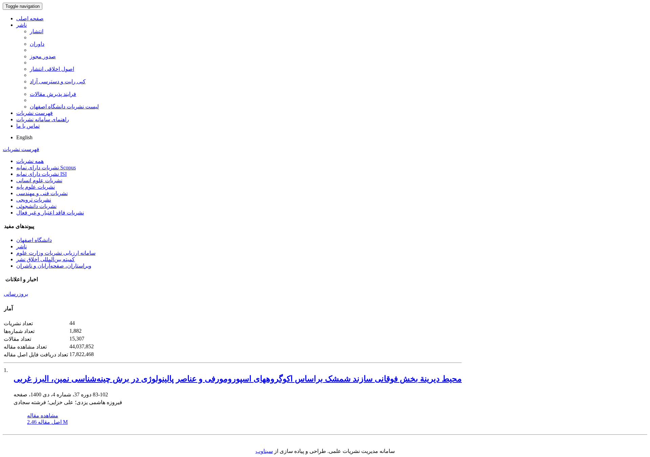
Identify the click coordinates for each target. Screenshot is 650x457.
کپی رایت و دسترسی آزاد (58, 81)
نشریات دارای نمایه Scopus (46, 167)
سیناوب (264, 451)
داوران (37, 44)
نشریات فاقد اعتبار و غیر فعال (50, 212)
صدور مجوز (43, 56)
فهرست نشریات (34, 113)
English (24, 137)
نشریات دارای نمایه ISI (41, 174)
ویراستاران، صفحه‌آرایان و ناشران (53, 266)
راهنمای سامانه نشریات (42, 119)
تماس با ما (28, 126)
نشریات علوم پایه (35, 187)
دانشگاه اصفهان (34, 240)
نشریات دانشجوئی (36, 206)
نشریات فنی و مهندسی (42, 193)
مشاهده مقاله (42, 415)
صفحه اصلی (30, 18)
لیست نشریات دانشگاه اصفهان (64, 106)
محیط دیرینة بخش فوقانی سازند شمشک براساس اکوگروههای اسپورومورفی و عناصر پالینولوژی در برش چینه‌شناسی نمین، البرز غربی (238, 378)
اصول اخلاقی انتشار (52, 69)
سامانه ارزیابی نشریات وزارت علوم (55, 253)
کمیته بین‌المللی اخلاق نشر (45, 259)
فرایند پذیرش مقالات (53, 94)
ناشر (21, 25)
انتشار (36, 31)
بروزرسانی (16, 294)
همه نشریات (30, 161)
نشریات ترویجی (33, 200)
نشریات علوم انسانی (39, 180)
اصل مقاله (47, 422)
